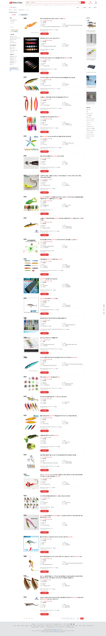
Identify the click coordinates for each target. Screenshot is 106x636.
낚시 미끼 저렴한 (89, 132)
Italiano (51, 625)
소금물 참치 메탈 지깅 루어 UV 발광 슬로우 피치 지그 (54, 97)
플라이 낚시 (31, 5)
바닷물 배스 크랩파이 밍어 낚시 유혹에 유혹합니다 (91, 32)
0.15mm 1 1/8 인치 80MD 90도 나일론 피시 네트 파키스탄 (91, 46)
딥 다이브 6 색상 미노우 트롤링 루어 (49, 337)
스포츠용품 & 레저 (13, 20)
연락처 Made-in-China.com (57, 624)
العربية (64, 625)
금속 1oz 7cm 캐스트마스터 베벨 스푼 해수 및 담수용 (55, 136)
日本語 (31, 625)
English (18, 625)
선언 (38, 624)
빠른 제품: (27, 5)
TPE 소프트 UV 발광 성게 (50, 377)
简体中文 (22, 625)
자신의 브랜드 (14, 50)
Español (38, 625)
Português (47, 625)
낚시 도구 (12, 21)
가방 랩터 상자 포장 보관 (48, 278)
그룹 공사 (13, 39)
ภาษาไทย (75, 625)
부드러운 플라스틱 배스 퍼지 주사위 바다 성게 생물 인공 (58, 239)
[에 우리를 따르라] (73, 624)
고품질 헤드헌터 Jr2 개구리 (49, 435)
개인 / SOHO (13, 42)
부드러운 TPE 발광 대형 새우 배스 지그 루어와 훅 (53, 396)
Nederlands (68, 625)
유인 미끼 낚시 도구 (64, 5)
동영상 (25, 18)
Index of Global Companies (70, 626)
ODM (12, 48)
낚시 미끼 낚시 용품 (57, 5)
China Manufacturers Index (50, 626)
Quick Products (42, 626)
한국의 (61, 625)
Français (34, 625)
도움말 (84, 7)
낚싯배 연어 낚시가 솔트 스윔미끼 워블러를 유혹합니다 (91, 60)
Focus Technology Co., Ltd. (54, 629)
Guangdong (13, 61)
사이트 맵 (64, 624)
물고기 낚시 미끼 (39, 5)
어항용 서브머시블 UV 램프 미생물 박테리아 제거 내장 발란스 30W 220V (91, 87)
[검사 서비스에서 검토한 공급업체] (15, 29)
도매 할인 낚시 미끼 (90, 126)
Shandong (13, 56)
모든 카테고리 (13, 7)
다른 (12, 41)
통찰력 (68, 624)
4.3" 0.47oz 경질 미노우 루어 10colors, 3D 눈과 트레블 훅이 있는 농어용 (57, 77)
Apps (90, 7)
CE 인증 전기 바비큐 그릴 (91, 72)
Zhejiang (13, 57)
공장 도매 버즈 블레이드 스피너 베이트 (52, 156)
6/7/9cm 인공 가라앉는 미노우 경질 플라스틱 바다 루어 (56, 57)
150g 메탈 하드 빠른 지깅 (51, 259)
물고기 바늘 (51, 5)
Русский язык (56, 625)
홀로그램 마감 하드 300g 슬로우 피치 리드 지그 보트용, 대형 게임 (58, 415)
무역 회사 (13, 36)
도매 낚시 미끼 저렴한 (90, 128)
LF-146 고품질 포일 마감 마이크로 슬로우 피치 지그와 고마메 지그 (58, 357)
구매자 (77, 7)
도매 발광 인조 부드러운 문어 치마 (49, 116)
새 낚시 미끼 (75, 5)
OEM (12, 47)
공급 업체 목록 (24, 14)
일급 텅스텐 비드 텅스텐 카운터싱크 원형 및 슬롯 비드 (53, 318)
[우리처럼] (71, 624)
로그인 (96, 3)
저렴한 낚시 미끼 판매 (90, 130)
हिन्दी (72, 625)
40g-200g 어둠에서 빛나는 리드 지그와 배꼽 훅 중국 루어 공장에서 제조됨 (58, 455)
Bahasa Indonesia (90, 625)
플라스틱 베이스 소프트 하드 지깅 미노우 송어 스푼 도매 (56, 536)
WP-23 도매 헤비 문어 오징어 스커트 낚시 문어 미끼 (91, 104)
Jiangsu (13, 59)
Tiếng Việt (84, 625)
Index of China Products (60, 626)
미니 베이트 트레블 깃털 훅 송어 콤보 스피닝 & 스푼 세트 (55, 496)
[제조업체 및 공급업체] (15, 2)
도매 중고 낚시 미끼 (90, 134)
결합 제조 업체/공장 (15, 37)
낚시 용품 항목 (45, 5)
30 (29, 618)
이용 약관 (55, 631)
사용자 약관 (42, 624)
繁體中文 (26, 625)
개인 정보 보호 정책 (48, 624)
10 (26, 618)
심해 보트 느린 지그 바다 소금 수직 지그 (50, 38)
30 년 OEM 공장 (49, 298)
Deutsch (42, 625)
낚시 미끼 (70, 5)
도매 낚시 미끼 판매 (90, 136)
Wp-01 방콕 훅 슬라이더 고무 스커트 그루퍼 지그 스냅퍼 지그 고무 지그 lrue (61, 556)
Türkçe (80, 625)
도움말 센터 (34, 624)
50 (31, 618)
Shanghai (13, 62)
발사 (35, 5)
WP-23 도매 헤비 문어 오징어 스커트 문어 (52, 18)
